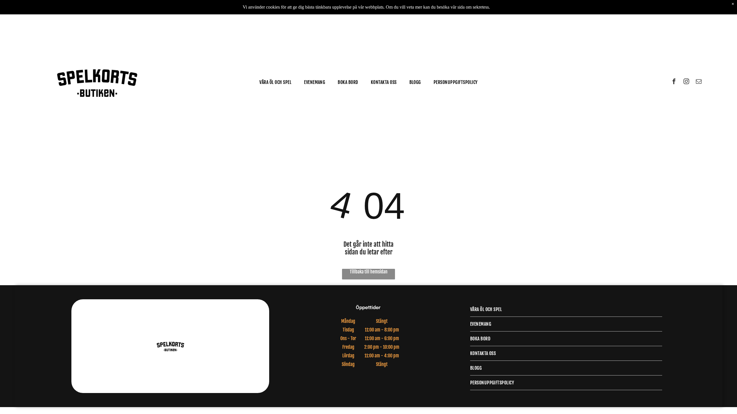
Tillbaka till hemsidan (369, 272)
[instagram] (686, 82)
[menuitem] (275, 82)
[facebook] (674, 82)
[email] (698, 82)
